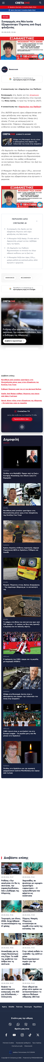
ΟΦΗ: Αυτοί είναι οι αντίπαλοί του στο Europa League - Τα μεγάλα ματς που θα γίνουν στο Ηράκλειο (19, 733)
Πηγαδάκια (38, 1007)
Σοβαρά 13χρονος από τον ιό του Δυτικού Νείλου (21, 389)
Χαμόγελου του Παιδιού (29, 107)
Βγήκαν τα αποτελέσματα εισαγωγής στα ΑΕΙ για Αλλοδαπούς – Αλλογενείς (10, 992)
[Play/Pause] (22, 321)
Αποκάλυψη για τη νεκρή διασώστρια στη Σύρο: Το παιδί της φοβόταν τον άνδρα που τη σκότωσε (9, 957)
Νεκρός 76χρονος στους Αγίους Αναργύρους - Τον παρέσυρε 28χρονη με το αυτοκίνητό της (21, 587)
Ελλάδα (5, 16)
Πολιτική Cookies (8, 1043)
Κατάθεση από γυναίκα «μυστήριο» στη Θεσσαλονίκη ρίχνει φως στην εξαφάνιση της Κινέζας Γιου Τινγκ (20, 382)
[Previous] (5, 321)
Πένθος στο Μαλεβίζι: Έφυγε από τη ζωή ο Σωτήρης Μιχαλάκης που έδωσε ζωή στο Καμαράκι (20, 476)
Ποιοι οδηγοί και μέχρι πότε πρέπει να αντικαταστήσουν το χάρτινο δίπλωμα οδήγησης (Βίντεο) (32, 992)
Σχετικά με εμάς (17, 1046)
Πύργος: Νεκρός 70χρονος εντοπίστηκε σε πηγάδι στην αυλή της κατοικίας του (32, 924)
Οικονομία (28, 1007)
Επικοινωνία (28, 1046)
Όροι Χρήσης (37, 1043)
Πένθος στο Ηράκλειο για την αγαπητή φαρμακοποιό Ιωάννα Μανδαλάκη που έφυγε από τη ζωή (21, 771)
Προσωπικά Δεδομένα (23, 1043)
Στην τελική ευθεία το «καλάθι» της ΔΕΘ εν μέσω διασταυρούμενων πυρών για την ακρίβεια (32, 957)
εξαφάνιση (34, 95)
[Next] (38, 321)
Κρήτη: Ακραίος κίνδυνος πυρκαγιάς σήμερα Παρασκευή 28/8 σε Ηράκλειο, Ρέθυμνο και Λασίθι (21, 550)
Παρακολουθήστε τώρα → (22, 419)
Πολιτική (19, 1007)
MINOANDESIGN (36, 1058)
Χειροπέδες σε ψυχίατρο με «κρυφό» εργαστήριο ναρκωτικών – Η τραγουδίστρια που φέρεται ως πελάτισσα (32, 888)
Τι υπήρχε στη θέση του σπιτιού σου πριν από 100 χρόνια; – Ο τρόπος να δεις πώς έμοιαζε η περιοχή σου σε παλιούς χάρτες (21, 624)
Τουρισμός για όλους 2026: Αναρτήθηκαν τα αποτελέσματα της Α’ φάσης (11, 922)
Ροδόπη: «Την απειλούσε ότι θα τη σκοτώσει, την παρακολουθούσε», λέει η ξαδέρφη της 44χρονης (10, 887)
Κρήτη (4, 1007)
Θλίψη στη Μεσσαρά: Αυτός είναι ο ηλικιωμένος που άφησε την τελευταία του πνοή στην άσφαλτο (27, 142)
